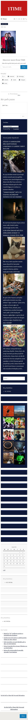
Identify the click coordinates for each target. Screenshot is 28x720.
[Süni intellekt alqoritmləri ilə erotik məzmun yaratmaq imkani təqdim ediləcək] (19, 447)
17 (4, 560)
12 (10, 558)
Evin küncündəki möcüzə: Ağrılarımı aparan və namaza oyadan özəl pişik (13, 233)
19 (10, 560)
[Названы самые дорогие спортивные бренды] (8, 411)
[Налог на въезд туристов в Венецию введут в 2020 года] (8, 458)
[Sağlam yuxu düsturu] (14, 295)
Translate (16, 129)
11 (7, 558)
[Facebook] (14, 17)
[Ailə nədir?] (14, 346)
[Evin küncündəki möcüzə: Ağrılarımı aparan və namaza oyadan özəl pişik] (14, 259)
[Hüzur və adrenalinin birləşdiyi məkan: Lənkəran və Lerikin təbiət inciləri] (14, 172)
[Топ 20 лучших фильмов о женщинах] (8, 435)
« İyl (4, 570)
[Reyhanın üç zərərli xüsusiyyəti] (8, 423)
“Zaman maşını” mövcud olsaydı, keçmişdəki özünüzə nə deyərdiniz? (12, 194)
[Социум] (25, 17)
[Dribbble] (18, 17)
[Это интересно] (19, 459)
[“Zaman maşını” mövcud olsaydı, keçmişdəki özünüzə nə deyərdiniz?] (14, 220)
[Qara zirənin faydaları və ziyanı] (8, 446)
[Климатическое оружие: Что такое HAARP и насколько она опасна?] (19, 411)
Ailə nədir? (7, 323)
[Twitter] (16, 17)
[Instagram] (21, 17)
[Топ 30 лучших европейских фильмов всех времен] (19, 435)
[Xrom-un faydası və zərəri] (19, 423)
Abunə (23, 67)
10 (4, 558)
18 (7, 560)
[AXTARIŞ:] (14, 378)
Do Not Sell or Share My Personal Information (13, 695)
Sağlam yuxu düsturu (11, 272)
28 (17, 563)
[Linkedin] (23, 17)
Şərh (23, 116)
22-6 (15, 94)
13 (13, 558)
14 (17, 558)
